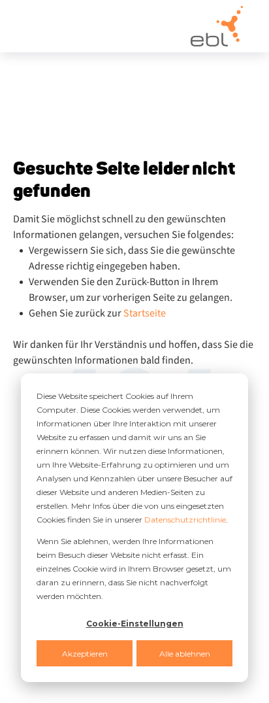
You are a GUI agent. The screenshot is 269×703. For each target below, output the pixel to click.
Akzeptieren (85, 654)
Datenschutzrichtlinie (185, 519)
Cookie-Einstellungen (134, 623)
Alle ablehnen (184, 654)
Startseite (144, 313)
